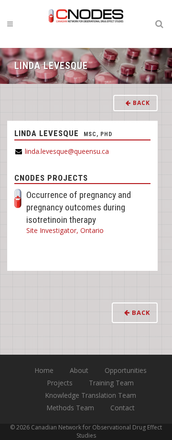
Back (140, 103)
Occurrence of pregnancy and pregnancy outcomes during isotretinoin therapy (78, 207)
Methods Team (70, 407)
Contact (122, 407)
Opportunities (126, 370)
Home (44, 370)
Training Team (111, 382)
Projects (60, 382)
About (79, 370)
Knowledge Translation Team (90, 395)
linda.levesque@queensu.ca (67, 151)
